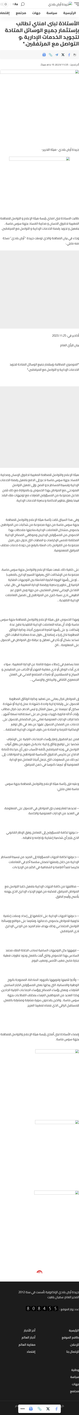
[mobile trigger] (75, 4)
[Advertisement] (39, 289)
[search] (23, 4)
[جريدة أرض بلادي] (60, 4)
